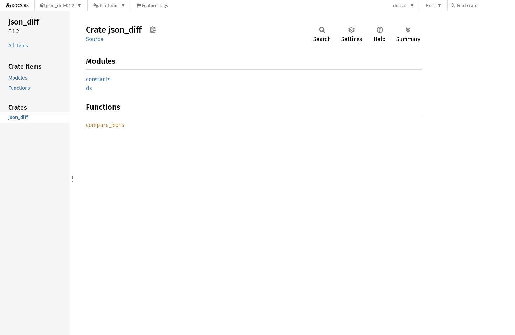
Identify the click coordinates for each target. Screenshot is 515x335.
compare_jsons (105, 125)
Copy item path (153, 29)
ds (89, 88)
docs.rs (400, 5)
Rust (430, 5)
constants (98, 79)
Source (94, 39)
